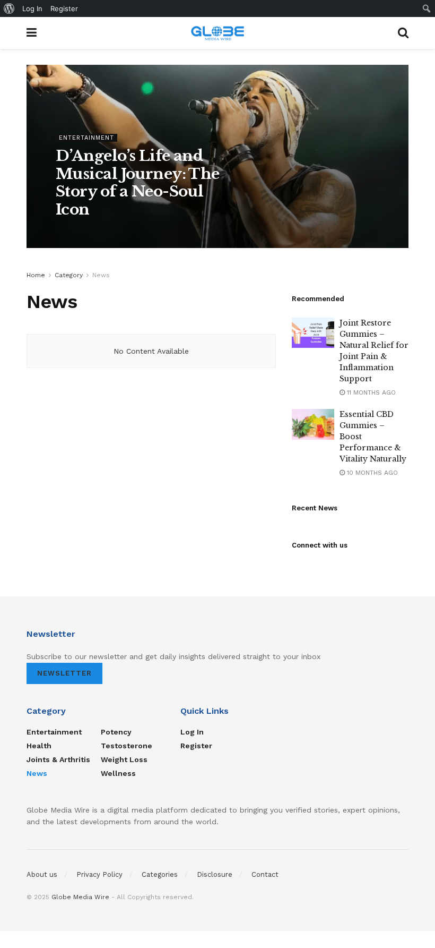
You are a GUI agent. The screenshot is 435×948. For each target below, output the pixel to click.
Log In (192, 732)
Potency (116, 732)
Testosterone (126, 745)
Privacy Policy (99, 874)
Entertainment (86, 137)
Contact (265, 874)
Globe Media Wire (80, 897)
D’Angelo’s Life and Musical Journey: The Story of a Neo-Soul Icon (138, 183)
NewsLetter (64, 673)
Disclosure (214, 874)
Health (39, 745)
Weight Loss (124, 759)
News (101, 275)
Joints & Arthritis (58, 759)
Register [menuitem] (64, 8)
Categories (160, 874)
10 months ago (371, 472)
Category (69, 275)
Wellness (118, 773)
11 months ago (370, 392)
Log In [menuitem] (32, 8)
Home (36, 275)
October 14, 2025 (166, 231)
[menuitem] (9, 8)
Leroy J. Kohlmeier (95, 231)
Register (196, 745)
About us (42, 874)
